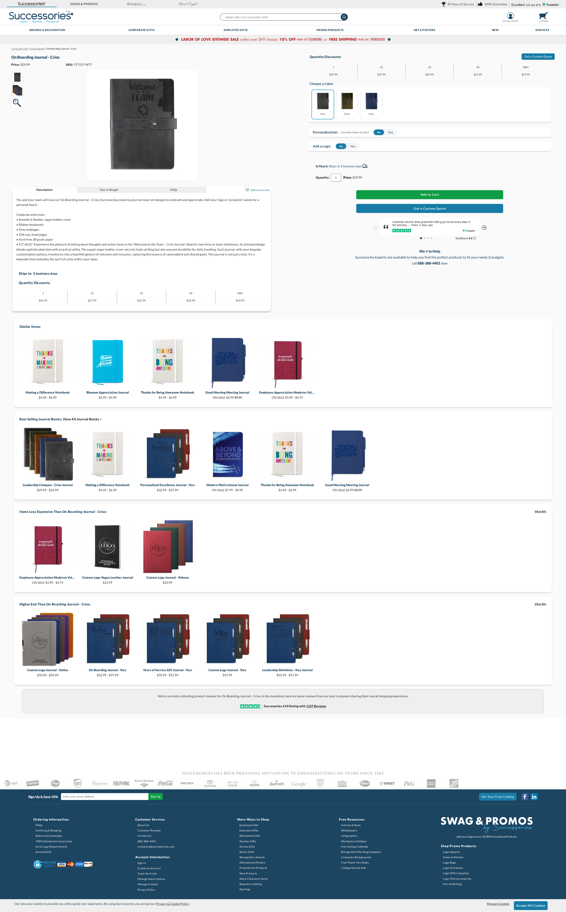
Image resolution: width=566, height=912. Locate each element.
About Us (143, 825)
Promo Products (330, 30)
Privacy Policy (146, 889)
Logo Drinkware (453, 867)
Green (347, 113)
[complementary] (283, 39)
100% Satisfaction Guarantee (54, 841)
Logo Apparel (451, 852)
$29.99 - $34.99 (48, 487)
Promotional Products (253, 867)
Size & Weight (109, 189)
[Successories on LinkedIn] (534, 796)
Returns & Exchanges (49, 835)
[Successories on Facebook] (524, 796)
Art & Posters (425, 30)
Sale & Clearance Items (253, 878)
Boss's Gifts (246, 852)
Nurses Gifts (247, 846)
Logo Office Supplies (456, 873)
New (495, 30)
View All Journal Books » (82, 419)
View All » (541, 511)
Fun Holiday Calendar (355, 846)
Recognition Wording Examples (361, 852)
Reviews (316, 706)
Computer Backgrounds (356, 857)
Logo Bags (449, 862)
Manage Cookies (148, 884)
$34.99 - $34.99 (47, 672)
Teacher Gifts (247, 841)
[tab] (44, 190)
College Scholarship (353, 867)
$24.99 (107, 580)
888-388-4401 (147, 841)
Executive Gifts (248, 830)
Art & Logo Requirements (51, 846)
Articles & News (351, 825)
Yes (390, 132)
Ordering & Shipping (48, 830)
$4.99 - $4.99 (107, 394)
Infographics (349, 835)
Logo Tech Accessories (457, 878)
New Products (248, 873)
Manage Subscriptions (151, 879)
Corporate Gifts (141, 30)
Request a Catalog (250, 884)
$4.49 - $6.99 (48, 394)
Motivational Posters (252, 862)
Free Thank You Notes (355, 862)
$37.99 (227, 672)
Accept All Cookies (530, 905)
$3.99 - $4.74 (287, 394)
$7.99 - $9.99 (228, 487)
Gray (322, 113)
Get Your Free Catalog (498, 796)
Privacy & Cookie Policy (172, 904)
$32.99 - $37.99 (167, 487)
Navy (371, 113)
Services (542, 30)
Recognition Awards (252, 857)
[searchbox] (283, 17)
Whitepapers (349, 830)
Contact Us (144, 835)
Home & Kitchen (453, 857)
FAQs (173, 189)
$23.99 (167, 580)
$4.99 (227, 394)
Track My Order (147, 873)
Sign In (142, 863)
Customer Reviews (149, 830)
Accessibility (44, 852)
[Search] (344, 17)
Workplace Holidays (354, 841)
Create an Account (149, 868)
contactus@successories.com (156, 846)
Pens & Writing (452, 884)
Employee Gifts (236, 30)
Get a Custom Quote (538, 56)
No (379, 132)
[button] (32, 4)
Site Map (244, 889)
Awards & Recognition (47, 30)
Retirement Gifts (249, 835)
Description (44, 189)
